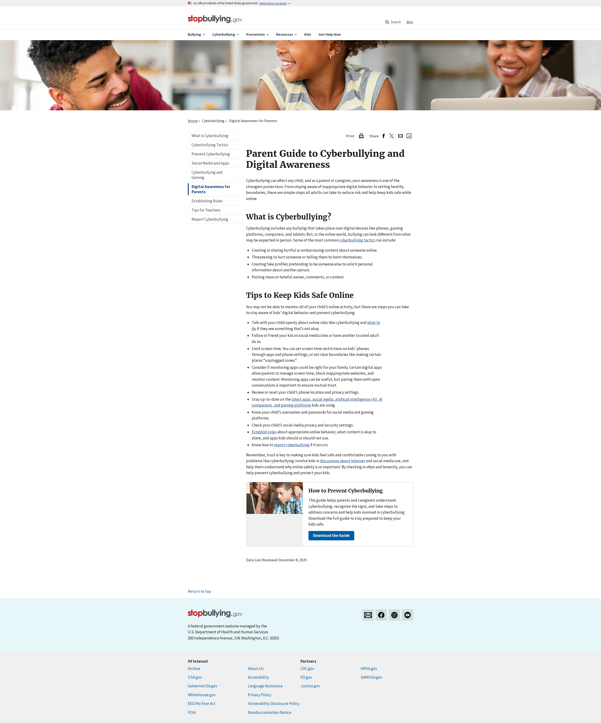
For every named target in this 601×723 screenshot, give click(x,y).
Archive (194, 668)
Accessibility (258, 677)
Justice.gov (310, 685)
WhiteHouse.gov (202, 694)
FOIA (192, 712)
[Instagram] (394, 615)
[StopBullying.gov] (215, 18)
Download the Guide (331, 535)
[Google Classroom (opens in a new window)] (409, 136)
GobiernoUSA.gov (202, 685)
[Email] (400, 136)
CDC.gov (307, 668)
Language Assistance (265, 685)
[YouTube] (407, 615)
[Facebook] (381, 615)
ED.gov (306, 677)
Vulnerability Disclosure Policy (273, 703)
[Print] (361, 136)
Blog (409, 22)
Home (193, 120)
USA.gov (195, 677)
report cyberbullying (291, 444)
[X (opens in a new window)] (391, 136)
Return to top (199, 591)
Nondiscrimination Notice (269, 712)
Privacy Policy (259, 694)
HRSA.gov (369, 668)
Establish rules (264, 432)
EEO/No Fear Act (202, 703)
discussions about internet (342, 460)
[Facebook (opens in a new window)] (384, 136)
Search (396, 22)
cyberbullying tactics (357, 240)
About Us (256, 668)
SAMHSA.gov (371, 677)
